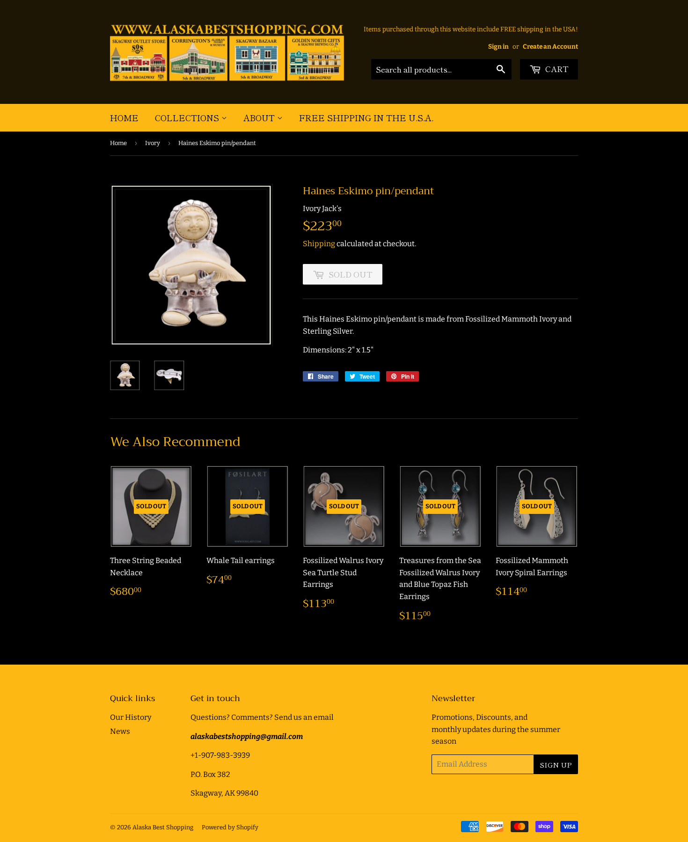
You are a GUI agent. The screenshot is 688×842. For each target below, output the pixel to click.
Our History (130, 717)
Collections (188, 117)
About (260, 117)
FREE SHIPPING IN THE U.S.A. (366, 117)
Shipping (319, 243)
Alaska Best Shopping (162, 827)
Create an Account (550, 47)
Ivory (152, 142)
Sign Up (556, 764)
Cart (556, 68)
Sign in (498, 47)
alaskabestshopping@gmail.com (246, 736)
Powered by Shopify (230, 827)
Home (124, 117)
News (120, 731)
